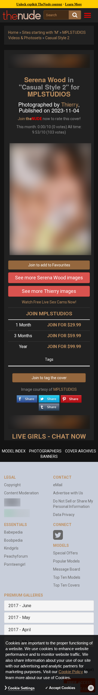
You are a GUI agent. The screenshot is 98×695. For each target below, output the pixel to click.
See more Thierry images (49, 291)
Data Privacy (64, 514)
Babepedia (13, 532)
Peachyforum (16, 556)
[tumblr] (49, 405)
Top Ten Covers (66, 585)
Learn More (73, 4)
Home (13, 32)
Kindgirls (11, 548)
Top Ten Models (66, 577)
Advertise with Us (68, 493)
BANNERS (49, 456)
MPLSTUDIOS (49, 93)
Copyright (12, 485)
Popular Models (66, 561)
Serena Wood (45, 79)
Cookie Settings (21, 688)
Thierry (69, 104)
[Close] (91, 688)
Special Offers (65, 553)
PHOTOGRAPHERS (45, 451)
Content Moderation (21, 493)
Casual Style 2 (57, 38)
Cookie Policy (71, 672)
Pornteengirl (14, 564)
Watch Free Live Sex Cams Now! (49, 302)
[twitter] (49, 397)
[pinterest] (71, 397)
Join (21, 119)
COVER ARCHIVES (80, 451)
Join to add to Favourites (49, 265)
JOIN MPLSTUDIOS (49, 313)
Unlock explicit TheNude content (39, 4)
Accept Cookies (62, 688)
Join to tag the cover (49, 378)
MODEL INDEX (14, 451)
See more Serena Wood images (49, 277)
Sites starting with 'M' (40, 32)
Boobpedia (13, 540)
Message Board (66, 569)
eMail (57, 485)
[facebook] (27, 397)
